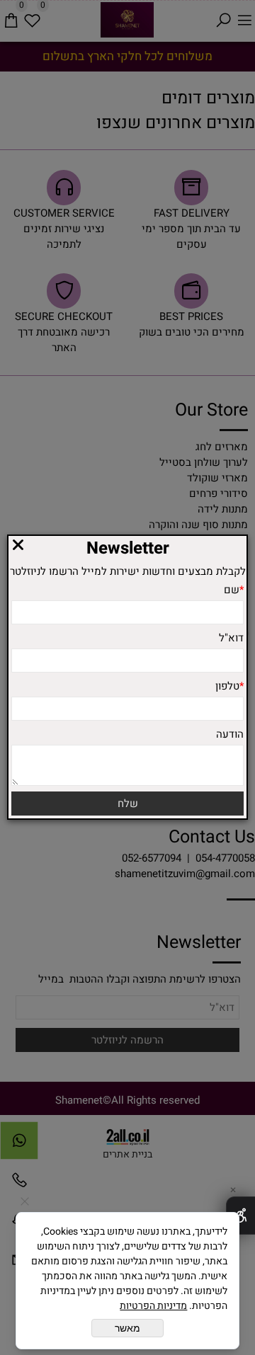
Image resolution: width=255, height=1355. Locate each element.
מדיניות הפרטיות (153, 1305)
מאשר (127, 1328)
